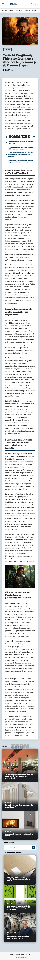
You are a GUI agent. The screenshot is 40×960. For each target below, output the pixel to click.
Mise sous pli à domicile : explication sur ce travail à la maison (18, 879)
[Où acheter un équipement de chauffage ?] (20, 794)
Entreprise (11, 875)
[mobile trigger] (3, 4)
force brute (18, 360)
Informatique (12, 932)
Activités (7, 50)
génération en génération (15, 411)
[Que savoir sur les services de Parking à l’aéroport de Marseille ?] (20, 765)
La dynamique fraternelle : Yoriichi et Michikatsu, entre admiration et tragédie (20, 154)
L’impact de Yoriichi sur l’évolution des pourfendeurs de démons (20, 161)
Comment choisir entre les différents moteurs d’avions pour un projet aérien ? (18, 936)
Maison (9, 802)
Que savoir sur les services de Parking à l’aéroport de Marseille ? (19, 776)
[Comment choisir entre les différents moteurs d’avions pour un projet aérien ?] (20, 927)
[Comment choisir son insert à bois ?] (20, 823)
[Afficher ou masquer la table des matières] (32, 137)
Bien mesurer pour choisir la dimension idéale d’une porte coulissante (18, 907)
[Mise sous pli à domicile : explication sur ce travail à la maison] (20, 870)
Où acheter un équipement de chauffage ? (19, 806)
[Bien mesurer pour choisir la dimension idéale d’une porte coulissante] (20, 898)
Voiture (9, 772)
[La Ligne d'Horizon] (13, 4)
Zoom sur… (20, 747)
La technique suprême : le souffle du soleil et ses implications (20, 148)
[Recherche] (31, 4)
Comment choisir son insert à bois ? (19, 835)
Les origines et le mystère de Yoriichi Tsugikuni (20, 142)
